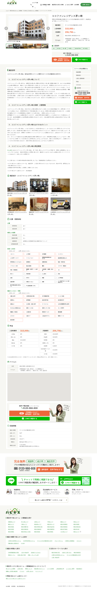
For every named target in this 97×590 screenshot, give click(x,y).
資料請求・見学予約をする (51, 469)
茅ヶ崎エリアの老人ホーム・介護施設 (31, 10)
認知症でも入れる (35, 552)
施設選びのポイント (39, 568)
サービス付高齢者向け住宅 (74, 555)
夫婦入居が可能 (22, 555)
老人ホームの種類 (10, 568)
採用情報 (13, 586)
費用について (28, 568)
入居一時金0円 (25, 552)
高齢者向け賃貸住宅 (13, 543)
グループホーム (59, 540)
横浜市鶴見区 (77, 552)
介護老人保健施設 (69, 540)
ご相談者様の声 (60, 568)
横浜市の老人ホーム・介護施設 (16, 10)
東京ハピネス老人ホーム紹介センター (16, 578)
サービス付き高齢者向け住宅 (44, 540)
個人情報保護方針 (21, 586)
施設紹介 (78, 75)
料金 (77, 81)
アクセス (78, 84)
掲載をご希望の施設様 (11, 571)
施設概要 (78, 72)
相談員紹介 (79, 568)
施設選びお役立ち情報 (58, 4)
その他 (22, 543)
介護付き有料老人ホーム (14, 540)
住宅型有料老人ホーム (29, 540)
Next (48, 28)
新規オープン (11, 555)
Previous (6, 28)
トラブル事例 (50, 568)
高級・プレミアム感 (33, 555)
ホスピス (79, 540)
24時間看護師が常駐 (13, 552)
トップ (7, 10)
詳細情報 (78, 87)
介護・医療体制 (80, 78)
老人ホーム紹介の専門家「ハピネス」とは (48, 500)
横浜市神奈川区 (56, 552)
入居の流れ (20, 568)
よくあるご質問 (69, 4)
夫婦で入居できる (66, 552)
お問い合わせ (86, 4)
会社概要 (76, 4)
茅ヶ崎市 (9, 150)
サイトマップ (38, 571)
